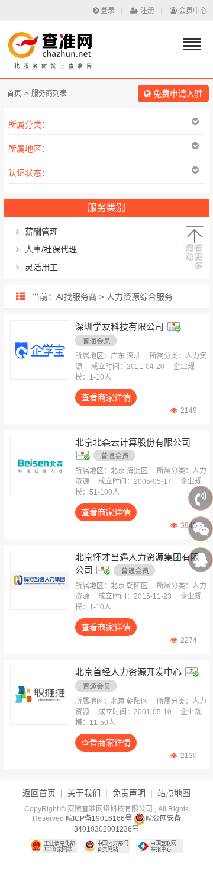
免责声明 (129, 793)
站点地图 (174, 793)
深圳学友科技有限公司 (119, 327)
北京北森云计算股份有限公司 (133, 442)
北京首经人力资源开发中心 (128, 672)
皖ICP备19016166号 (99, 818)
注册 (147, 11)
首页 (14, 93)
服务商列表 (49, 93)
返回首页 (39, 793)
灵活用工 (41, 267)
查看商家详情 (106, 397)
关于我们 (84, 793)
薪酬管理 (41, 231)
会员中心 (193, 11)
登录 (108, 11)
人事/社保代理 (51, 249)
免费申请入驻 (177, 93)
